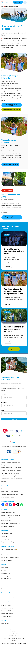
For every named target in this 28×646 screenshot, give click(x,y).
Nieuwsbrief (4, 589)
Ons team (3, 570)
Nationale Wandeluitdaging (8, 512)
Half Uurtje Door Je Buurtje (7, 597)
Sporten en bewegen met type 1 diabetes (11, 462)
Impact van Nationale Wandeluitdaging (10, 523)
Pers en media (4, 555)
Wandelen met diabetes (7, 608)
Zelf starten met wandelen (7, 526)
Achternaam (4, 402)
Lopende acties (5, 539)
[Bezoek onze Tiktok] (17, 504)
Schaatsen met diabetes (7, 616)
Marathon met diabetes (7, 613)
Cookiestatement (14, 633)
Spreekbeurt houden (6, 560)
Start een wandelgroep (6, 518)
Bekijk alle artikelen (14, 349)
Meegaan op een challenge (7, 542)
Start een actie (4, 536)
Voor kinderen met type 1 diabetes (9, 491)
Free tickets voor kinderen (7, 497)
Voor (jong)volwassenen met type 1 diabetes (12, 494)
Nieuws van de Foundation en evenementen (12, 552)
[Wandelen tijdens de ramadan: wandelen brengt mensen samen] (14, 289)
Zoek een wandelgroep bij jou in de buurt (11, 515)
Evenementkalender (6, 489)
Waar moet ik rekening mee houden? (10, 473)
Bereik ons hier (5, 623)
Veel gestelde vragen (6, 578)
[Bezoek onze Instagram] (6, 504)
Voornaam (4, 394)
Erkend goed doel (5, 573)
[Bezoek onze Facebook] (2, 504)
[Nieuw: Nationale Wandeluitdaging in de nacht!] (14, 250)
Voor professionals (6, 521)
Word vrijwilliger (5, 586)
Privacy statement (14, 631)
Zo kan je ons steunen (6, 533)
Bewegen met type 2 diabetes (8, 465)
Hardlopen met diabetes (7, 611)
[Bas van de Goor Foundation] (5, 2)
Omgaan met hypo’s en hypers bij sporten (11, 467)
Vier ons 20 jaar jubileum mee (8, 549)
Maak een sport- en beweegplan (9, 476)
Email (3, 410)
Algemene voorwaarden (14, 629)
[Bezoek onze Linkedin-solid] (10, 504)
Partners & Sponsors (6, 576)
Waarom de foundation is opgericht (10, 557)
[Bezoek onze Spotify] (21, 504)
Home (2, 6)
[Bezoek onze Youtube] (14, 504)
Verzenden (14, 419)
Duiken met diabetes (6, 605)
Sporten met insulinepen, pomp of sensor (11, 470)
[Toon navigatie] (25, 2)
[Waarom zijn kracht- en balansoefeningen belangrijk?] (14, 327)
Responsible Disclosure (14, 635)
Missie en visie (4, 567)
